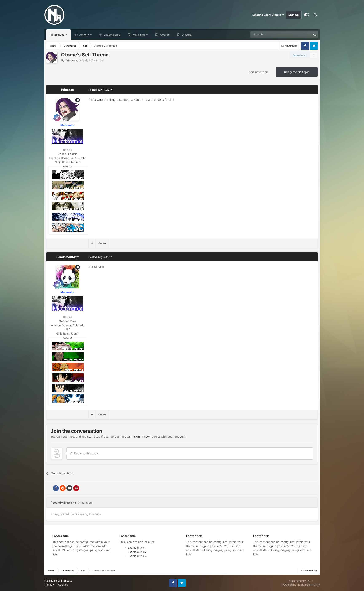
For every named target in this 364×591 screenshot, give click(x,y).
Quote (102, 243)
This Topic (299, 34)
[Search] (314, 34)
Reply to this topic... (87, 453)
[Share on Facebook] (56, 488)
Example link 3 (137, 555)
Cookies (63, 584)
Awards (164, 34)
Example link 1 (137, 547)
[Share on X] (49, 488)
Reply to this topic (296, 72)
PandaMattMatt (67, 257)
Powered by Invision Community (301, 584)
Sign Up (293, 14)
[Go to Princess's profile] (52, 57)
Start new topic (258, 72)
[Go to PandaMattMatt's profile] (67, 276)
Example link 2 (137, 551)
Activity (83, 34)
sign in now (142, 436)
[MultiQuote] (92, 243)
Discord (186, 34)
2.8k (69, 149)
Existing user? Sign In (267, 14)
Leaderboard (111, 34)
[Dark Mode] (315, 15)
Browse (59, 34)
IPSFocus (66, 580)
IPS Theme (50, 580)
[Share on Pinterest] (76, 488)
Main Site (138, 34)
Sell (101, 60)
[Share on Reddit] (63, 488)
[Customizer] (306, 15)
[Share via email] (69, 488)
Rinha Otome (97, 99)
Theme (48, 584)
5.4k (69, 317)
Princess (71, 60)
